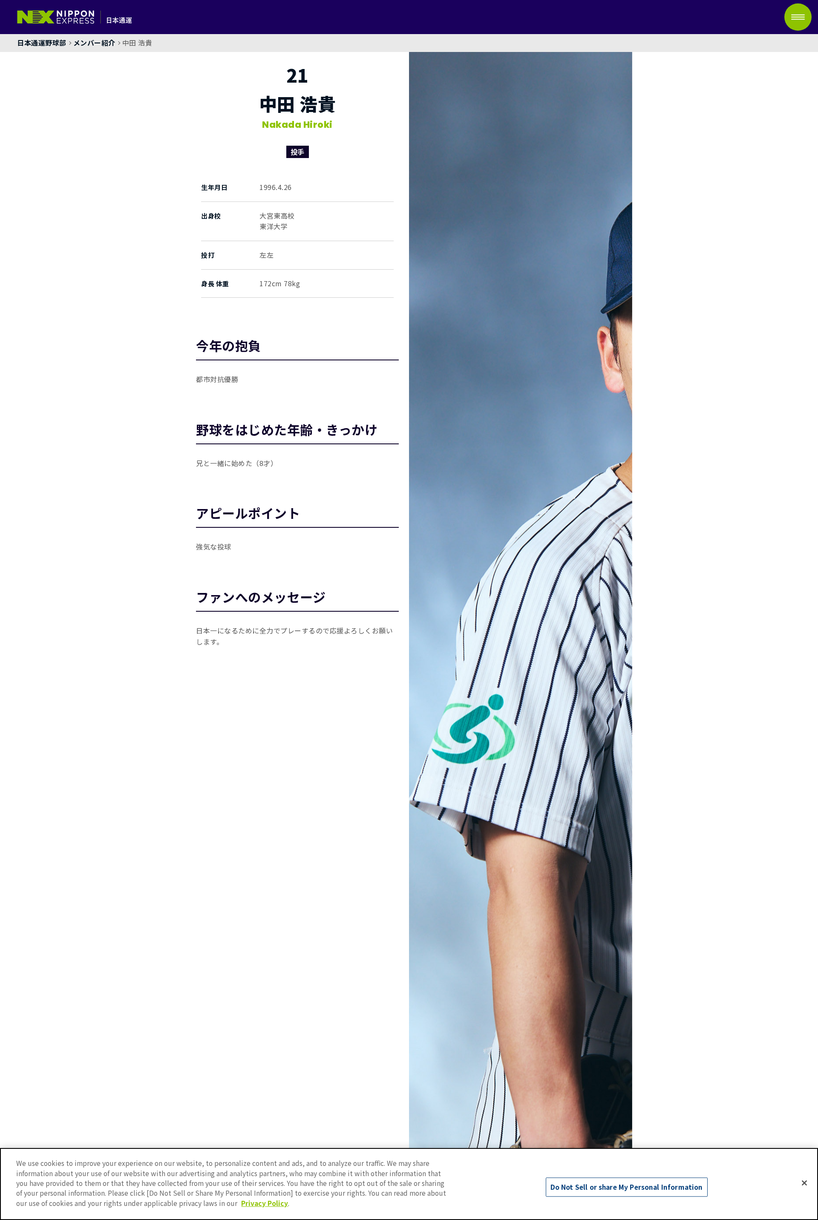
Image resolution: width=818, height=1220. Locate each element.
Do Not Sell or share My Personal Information (626, 1187)
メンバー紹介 (94, 42)
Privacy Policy (264, 1203)
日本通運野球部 (41, 42)
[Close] (804, 1183)
